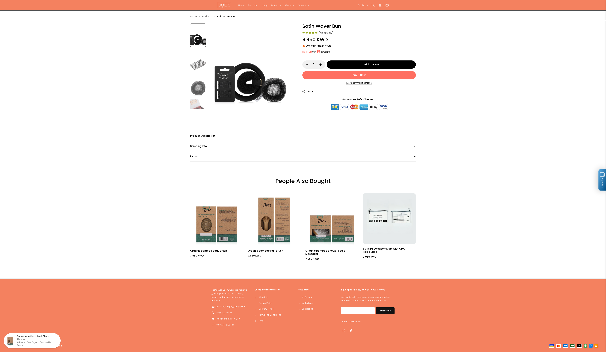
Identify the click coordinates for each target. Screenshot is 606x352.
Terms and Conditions (270, 314)
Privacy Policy (265, 302)
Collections (308, 302)
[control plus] (322, 64)
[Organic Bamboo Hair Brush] (274, 219)
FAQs (261, 320)
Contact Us (307, 308)
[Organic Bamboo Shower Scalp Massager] (331, 219)
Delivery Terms (266, 308)
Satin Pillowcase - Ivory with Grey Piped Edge (384, 250)
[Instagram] (343, 330)
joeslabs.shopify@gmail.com (231, 306)
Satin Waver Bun (226, 16)
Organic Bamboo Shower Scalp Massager (325, 252)
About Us (263, 297)
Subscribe (385, 310)
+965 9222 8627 (224, 312)
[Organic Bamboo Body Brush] (216, 219)
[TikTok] (351, 330)
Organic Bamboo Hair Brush (265, 251)
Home (193, 16)
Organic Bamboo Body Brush (208, 251)
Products (207, 16)
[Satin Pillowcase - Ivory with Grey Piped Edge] (389, 218)
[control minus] (305, 64)
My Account (308, 297)
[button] (276, 5)
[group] (198, 35)
